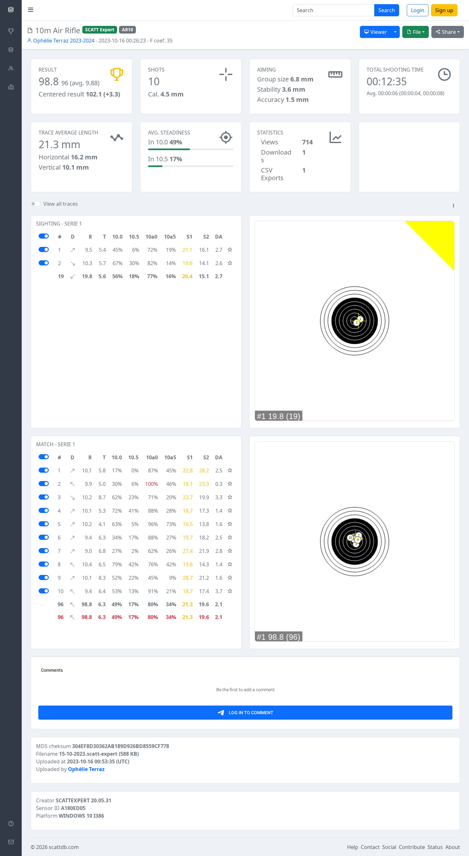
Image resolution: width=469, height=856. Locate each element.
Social (389, 847)
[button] (453, 206)
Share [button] (448, 31)
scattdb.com (64, 847)
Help (352, 847)
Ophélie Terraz (86, 769)
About (452, 847)
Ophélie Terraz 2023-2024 (63, 40)
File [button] (416, 31)
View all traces (60, 203)
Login (417, 10)
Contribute (412, 847)
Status (435, 847)
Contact (370, 847)
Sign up (444, 10)
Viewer (378, 31)
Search (386, 10)
